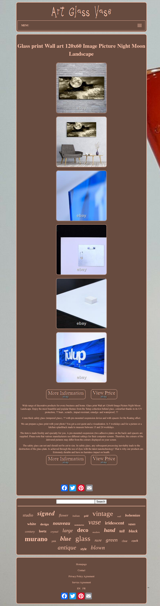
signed (46, 513)
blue (65, 538)
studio (28, 515)
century (30, 531)
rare (98, 540)
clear (125, 541)
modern (96, 532)
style (83, 549)
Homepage (81, 564)
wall (119, 516)
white (31, 524)
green (112, 540)
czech (135, 541)
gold (86, 515)
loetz (42, 531)
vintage (102, 513)
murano (36, 539)
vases (131, 524)
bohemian (132, 515)
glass (82, 538)
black (133, 531)
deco (82, 530)
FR (84, 588)
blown (98, 547)
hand (109, 530)
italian (76, 515)
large (67, 530)
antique (67, 547)
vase (94, 522)
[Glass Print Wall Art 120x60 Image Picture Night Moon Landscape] (81, 88)
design (44, 524)
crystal (54, 531)
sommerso (79, 525)
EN (78, 588)
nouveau (61, 523)
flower (63, 515)
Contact (81, 570)
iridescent (114, 522)
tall (122, 531)
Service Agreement (81, 582)
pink (54, 541)
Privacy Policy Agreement (81, 576)
